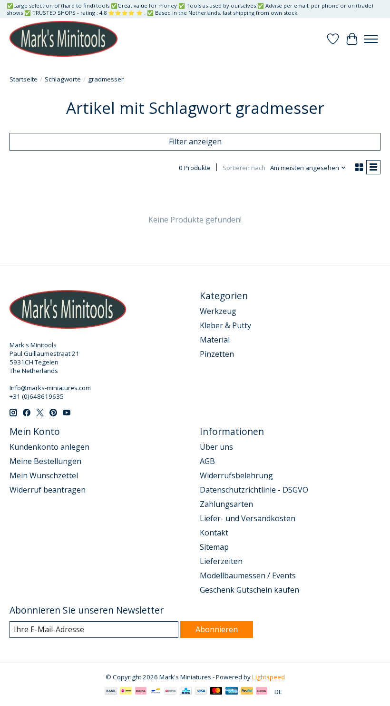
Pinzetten (217, 354)
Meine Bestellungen (45, 461)
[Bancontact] (156, 691)
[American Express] (231, 691)
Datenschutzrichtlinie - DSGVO (254, 489)
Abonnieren (216, 629)
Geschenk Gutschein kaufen (249, 590)
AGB (207, 461)
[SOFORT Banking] (140, 691)
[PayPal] (247, 691)
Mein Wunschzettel (44, 475)
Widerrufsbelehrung (236, 475)
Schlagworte (63, 79)
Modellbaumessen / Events (248, 575)
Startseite (24, 79)
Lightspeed (268, 677)
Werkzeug (218, 311)
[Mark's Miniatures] (63, 39)
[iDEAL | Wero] (126, 691)
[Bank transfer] (111, 691)
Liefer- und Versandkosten (247, 518)
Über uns (216, 447)
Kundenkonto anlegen (49, 447)
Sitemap (214, 547)
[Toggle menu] (370, 39)
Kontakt (214, 532)
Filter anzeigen (195, 141)
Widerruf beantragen (48, 489)
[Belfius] (170, 691)
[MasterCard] (216, 691)
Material (215, 339)
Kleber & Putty (225, 325)
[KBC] (186, 691)
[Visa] (201, 691)
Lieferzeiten (221, 561)
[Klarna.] (261, 691)
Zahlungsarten (226, 504)
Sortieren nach (244, 167)
